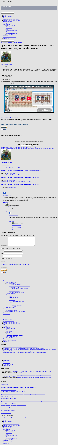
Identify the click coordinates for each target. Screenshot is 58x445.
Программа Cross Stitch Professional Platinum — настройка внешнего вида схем (19, 147)
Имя (2, 250)
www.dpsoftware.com (17, 227)
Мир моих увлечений (6, 6)
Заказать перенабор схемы (9, 37)
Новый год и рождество (15, 303)
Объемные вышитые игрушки (16, 301)
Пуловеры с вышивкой (11, 310)
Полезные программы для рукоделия (18, 289)
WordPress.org (6, 365)
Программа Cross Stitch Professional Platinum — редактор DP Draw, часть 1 (20, 184)
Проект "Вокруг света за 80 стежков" (21, 288)
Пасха (10, 296)
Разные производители (11, 30)
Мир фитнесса (6, 314)
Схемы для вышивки (11, 294)
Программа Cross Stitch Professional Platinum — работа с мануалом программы (21, 170)
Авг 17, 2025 (4, 390)
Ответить (5, 202)
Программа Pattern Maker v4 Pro (16, 292)
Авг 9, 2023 (3, 410)
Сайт (2, 256)
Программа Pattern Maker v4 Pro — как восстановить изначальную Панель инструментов (24, 352)
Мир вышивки (6, 280)
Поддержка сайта (7, 23)
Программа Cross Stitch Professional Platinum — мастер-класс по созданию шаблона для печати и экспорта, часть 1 (28, 148)
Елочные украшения (17, 305)
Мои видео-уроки (5, 181)
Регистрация (6, 360)
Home (4, 15)
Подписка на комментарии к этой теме (11, 248)
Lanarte (8, 29)
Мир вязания (6, 309)
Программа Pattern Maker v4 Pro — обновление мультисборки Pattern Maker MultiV (31, 371)
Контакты (5, 35)
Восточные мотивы (13, 297)
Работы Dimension (10, 25)
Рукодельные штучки (14, 287)
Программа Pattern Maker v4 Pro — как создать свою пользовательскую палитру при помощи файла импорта (29, 349)
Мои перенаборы (10, 307)
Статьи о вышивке (10, 293)
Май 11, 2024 (4, 397)
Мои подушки (9, 34)
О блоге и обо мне (7, 16)
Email (2, 253)
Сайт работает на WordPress (7, 417)
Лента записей (6, 363)
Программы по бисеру (8, 17)
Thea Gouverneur (10, 26)
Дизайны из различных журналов (14, 31)
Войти (5, 361)
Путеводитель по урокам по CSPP (11, 20)
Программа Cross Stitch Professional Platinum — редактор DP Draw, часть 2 (20, 177)
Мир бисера (6, 312)
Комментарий (4, 245)
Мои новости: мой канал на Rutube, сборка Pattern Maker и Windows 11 (20, 347)
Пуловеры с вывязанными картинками (15, 311)
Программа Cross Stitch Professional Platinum (11, 42)
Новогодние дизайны (11, 33)
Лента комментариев (8, 364)
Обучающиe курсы (7, 21)
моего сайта (18, 120)
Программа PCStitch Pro (15, 284)
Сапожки (14, 306)
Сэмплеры (11, 298)
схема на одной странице (13, 66)
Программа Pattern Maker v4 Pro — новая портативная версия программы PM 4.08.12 (23, 348)
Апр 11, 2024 (4, 403)
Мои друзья (6, 38)
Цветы (10, 302)
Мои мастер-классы (11, 282)
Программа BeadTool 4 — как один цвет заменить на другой (18, 350)
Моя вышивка (6, 24)
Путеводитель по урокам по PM (11, 19)
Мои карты (9, 28)
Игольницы (12, 300)
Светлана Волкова (7, 64)
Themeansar (27, 417)
